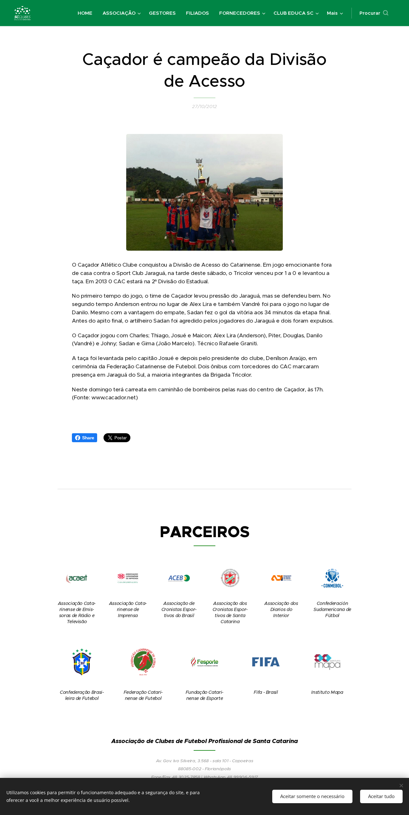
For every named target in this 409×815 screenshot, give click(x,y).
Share (88, 437)
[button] (373, 13)
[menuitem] (86, 13)
